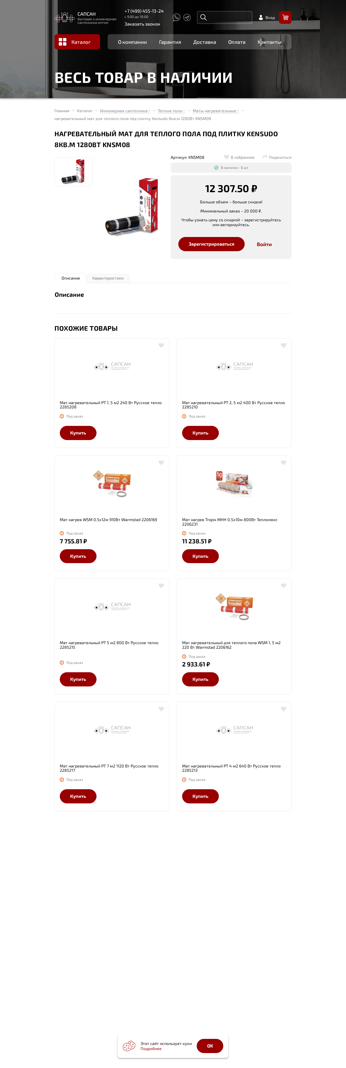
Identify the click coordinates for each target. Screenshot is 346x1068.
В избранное (243, 157)
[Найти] (203, 17)
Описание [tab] (71, 277)
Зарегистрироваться (211, 244)
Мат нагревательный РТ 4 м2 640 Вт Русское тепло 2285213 (231, 768)
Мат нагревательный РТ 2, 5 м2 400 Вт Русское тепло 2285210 (233, 404)
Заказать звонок (142, 24)
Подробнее (151, 1048)
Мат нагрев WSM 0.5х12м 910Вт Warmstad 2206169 (108, 519)
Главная (61, 110)
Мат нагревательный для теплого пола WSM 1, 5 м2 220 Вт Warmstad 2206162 (231, 644)
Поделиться (280, 157)
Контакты (269, 42)
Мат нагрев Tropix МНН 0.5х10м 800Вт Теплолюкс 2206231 (230, 521)
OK (210, 1046)
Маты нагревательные (214, 110)
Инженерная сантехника (124, 110)
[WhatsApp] (176, 17)
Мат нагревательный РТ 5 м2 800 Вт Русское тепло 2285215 (109, 644)
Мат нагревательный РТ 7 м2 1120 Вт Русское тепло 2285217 (109, 768)
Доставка (204, 42)
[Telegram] (187, 17)
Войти (264, 244)
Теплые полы (170, 110)
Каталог (81, 42)
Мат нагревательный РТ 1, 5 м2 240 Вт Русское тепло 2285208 (111, 404)
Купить (78, 433)
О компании (132, 42)
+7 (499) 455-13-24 (144, 11)
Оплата (236, 42)
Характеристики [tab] (108, 277)
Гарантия (170, 42)
